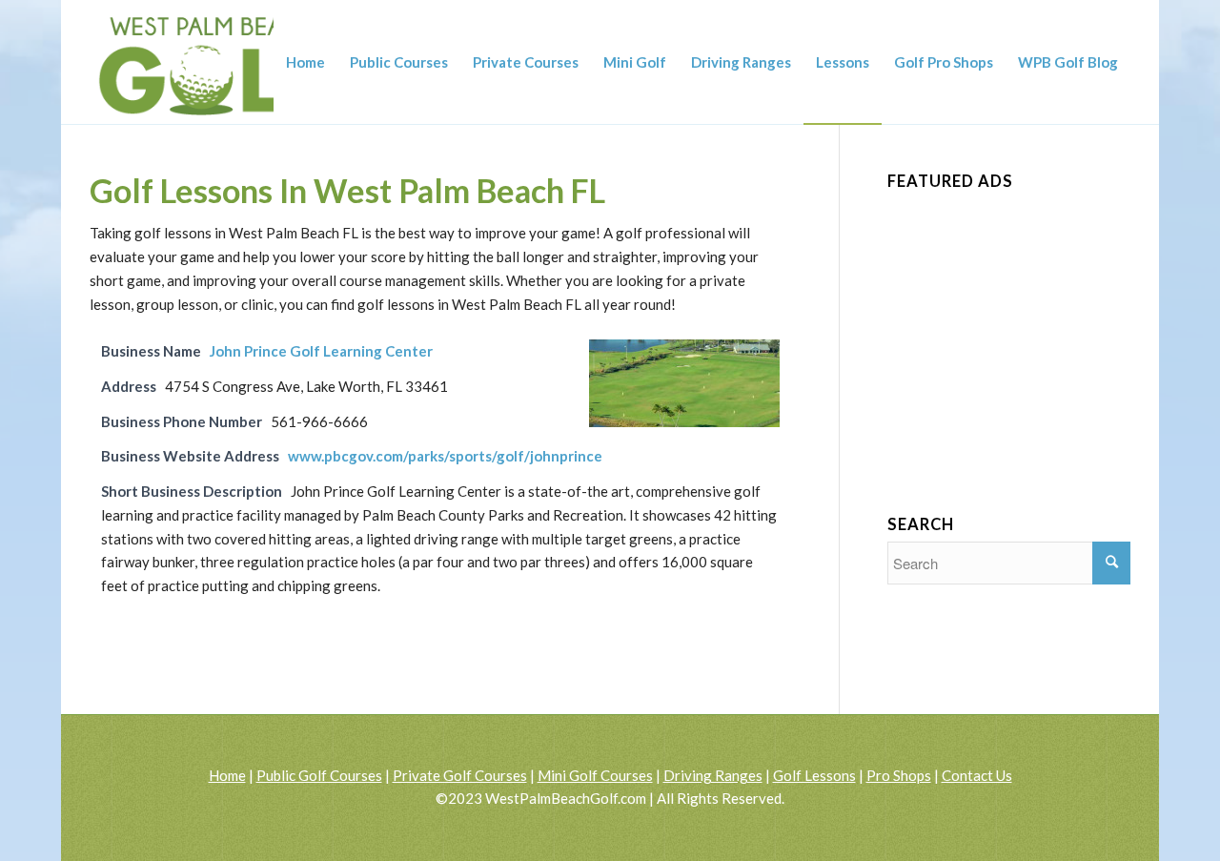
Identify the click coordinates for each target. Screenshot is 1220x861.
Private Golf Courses (460, 775)
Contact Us (977, 775)
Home (227, 775)
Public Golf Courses (319, 775)
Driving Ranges (712, 775)
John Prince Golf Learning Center (321, 350)
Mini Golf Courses (595, 775)
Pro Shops (898, 775)
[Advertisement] (1030, 321)
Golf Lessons (814, 775)
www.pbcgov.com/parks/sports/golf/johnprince (445, 455)
